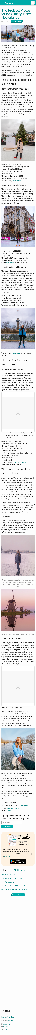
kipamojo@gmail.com (8, 1017)
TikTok (9, 810)
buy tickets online (21, 462)
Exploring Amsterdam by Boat (11, 878)
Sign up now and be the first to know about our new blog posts (15, 817)
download (7, 856)
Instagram (24, 806)
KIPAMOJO (7, 2)
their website (17, 180)
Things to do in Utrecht (9, 874)
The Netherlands (18, 870)
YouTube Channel (13, 808)
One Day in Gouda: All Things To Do (13, 886)
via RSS (10, 1020)
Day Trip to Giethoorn (8, 882)
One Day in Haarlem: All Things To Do (14, 889)
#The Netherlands (16, 21)
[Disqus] (18, 924)
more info (28, 854)
